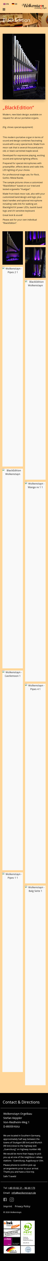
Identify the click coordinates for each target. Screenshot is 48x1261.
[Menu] (4, 9)
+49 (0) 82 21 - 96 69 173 (21, 1188)
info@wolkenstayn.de (23, 1192)
